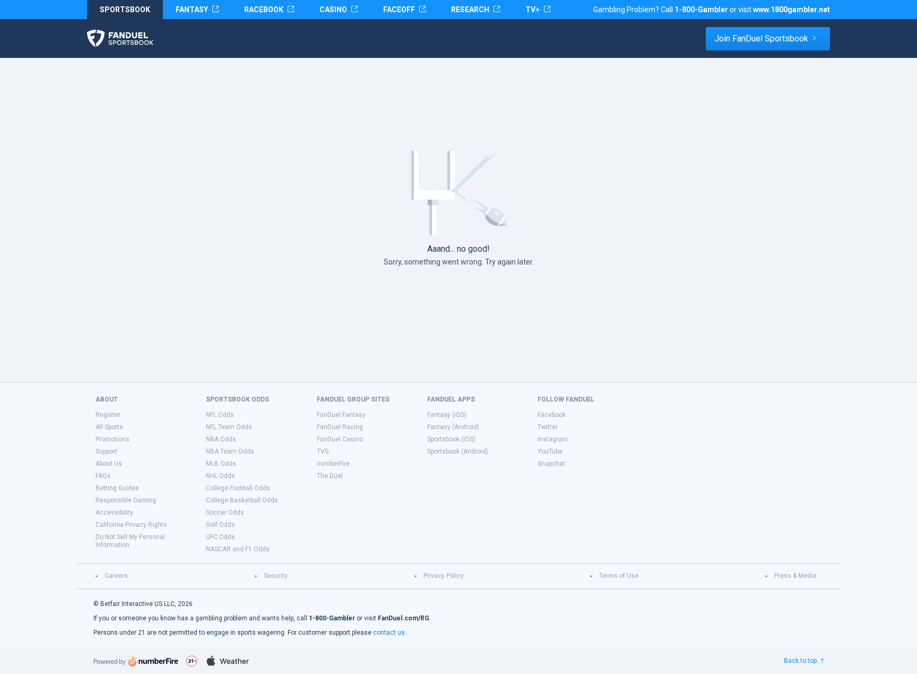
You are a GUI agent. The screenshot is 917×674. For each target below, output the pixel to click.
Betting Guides (117, 488)
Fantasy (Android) (453, 427)
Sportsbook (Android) (457, 451)
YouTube (550, 451)
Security (276, 575)
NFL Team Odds (229, 427)
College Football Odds (238, 488)
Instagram (553, 439)
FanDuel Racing (340, 427)
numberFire (333, 463)
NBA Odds (221, 439)
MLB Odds (221, 463)
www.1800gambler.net (791, 9)
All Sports (109, 427)
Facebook (552, 415)
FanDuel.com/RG (403, 618)
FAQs (103, 476)
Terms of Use (618, 575)
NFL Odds (220, 415)
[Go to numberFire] (135, 661)
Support (106, 451)
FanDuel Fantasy (341, 415)
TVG (323, 451)
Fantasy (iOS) (446, 415)
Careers (116, 575)
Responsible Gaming (126, 500)
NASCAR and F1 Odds (238, 549)
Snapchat (551, 463)
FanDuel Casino (340, 439)
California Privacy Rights (131, 524)
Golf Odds (220, 524)
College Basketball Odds (242, 500)
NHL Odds (220, 476)
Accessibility (114, 512)
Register (108, 415)
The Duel (330, 476)
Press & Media (795, 575)
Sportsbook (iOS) (451, 439)
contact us (389, 632)
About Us (109, 463)
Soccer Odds (225, 512)
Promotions (112, 439)
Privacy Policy (443, 575)
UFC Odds (220, 537)
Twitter (548, 427)
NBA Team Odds (230, 451)
